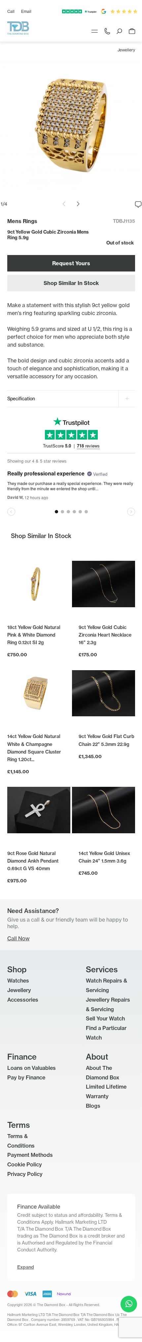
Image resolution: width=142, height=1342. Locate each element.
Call (11, 11)
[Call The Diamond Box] (107, 31)
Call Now (18, 938)
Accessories (22, 999)
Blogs (93, 1105)
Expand (25, 1267)
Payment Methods (30, 1155)
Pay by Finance (26, 1077)
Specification (21, 398)
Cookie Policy (24, 1164)
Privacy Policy (25, 1174)
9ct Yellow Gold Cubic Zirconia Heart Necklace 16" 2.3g (105, 634)
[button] (78, 204)
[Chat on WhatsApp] (129, 1304)
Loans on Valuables (31, 1068)
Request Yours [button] (71, 263)
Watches (18, 980)
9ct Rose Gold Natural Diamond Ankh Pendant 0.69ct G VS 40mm (32, 860)
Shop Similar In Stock (71, 283)
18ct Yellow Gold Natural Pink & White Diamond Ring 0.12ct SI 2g (33, 634)
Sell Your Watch (105, 1018)
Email (26, 11)
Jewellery (126, 49)
